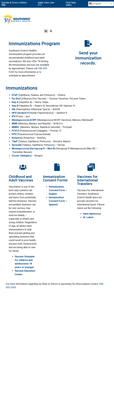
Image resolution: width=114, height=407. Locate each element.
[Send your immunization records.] (88, 43)
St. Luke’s (88, 217)
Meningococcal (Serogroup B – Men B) (33, 148)
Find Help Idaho (71, 3)
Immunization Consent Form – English (58, 190)
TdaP (15, 141)
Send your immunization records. (88, 58)
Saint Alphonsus (92, 213)
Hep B (15, 105)
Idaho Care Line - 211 (47, 3)
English (97, 3)
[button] (45, 31)
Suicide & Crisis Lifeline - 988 (14, 3)
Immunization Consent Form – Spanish (58, 201)
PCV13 (15, 130)
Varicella (17, 145)
